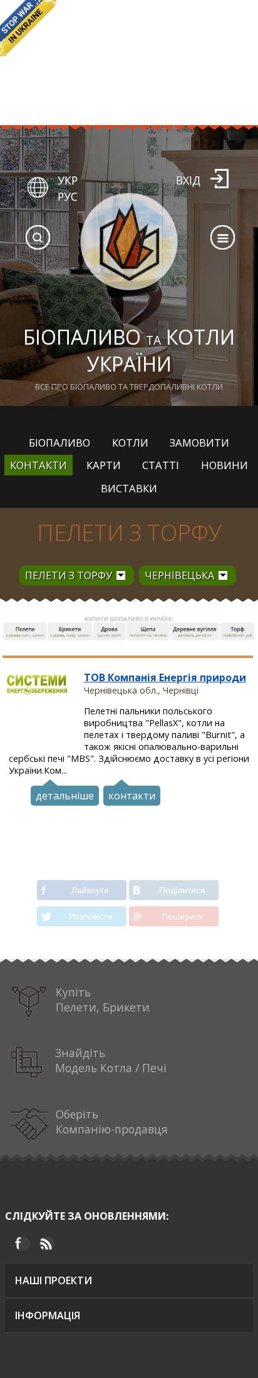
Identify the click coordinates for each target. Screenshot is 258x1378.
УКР (68, 180)
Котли (130, 442)
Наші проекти (53, 1280)
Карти (103, 465)
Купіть (103, 1000)
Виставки (129, 488)
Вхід (188, 180)
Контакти (38, 465)
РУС (68, 196)
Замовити (199, 442)
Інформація (47, 1315)
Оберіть (112, 1122)
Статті (160, 465)
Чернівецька (179, 575)
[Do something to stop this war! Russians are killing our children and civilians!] (28, 28)
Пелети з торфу (129, 532)
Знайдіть (111, 1060)
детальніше (65, 796)
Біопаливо (59, 442)
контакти (131, 796)
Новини (224, 465)
